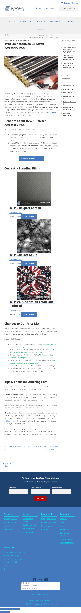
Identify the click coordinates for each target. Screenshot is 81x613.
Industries (69, 21)
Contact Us (40, 29)
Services (39, 21)
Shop (10, 21)
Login (40, 8)
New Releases (55, 21)
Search (7, 466)
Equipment (24, 21)
